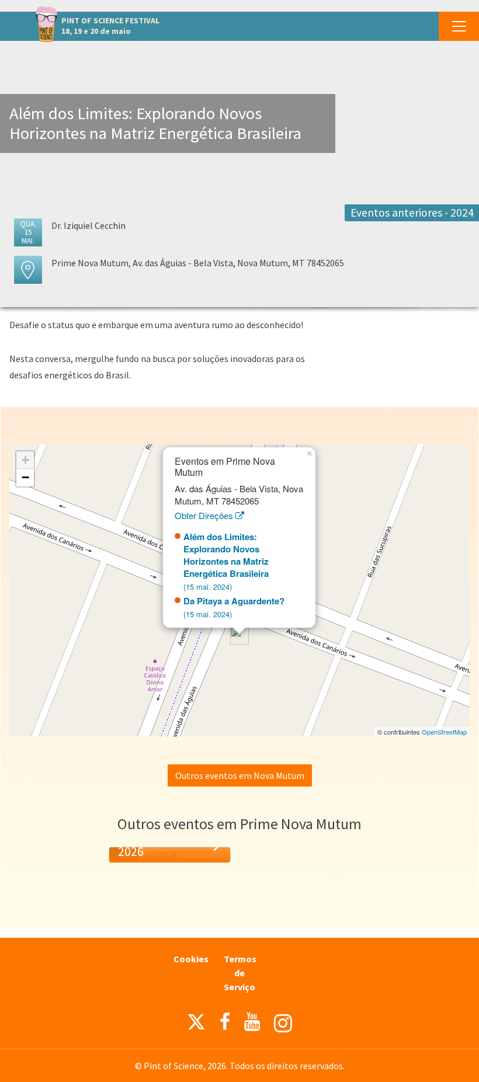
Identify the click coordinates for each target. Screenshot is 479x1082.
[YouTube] (252, 1022)
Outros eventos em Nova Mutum (239, 775)
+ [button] (25, 460)
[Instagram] (283, 1023)
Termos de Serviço (240, 973)
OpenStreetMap (444, 731)
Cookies (191, 959)
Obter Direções (205, 515)
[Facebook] (225, 1022)
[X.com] (196, 1024)
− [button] (25, 477)
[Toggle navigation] (459, 26)
